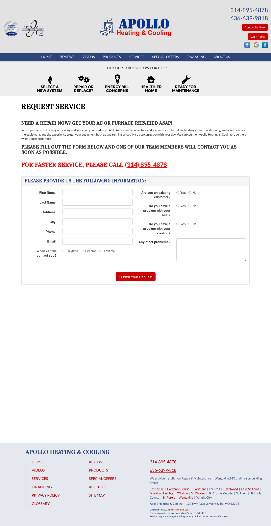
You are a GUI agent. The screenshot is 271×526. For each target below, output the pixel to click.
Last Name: (48, 202)
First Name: (48, 192)
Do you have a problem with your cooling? (156, 228)
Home (46, 57)
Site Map (97, 495)
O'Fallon (182, 493)
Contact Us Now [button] (255, 27)
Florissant (199, 489)
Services (136, 57)
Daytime (72, 251)
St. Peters (169, 497)
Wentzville (186, 497)
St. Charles (198, 493)
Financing (196, 57)
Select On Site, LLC (179, 509)
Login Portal (257, 36)
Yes (183, 192)
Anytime (109, 251)
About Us (221, 57)
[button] (135, 276)
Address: (50, 212)
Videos (88, 57)
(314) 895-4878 (146, 164)
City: (53, 221)
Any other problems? (154, 242)
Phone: (51, 231)
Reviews (67, 57)
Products (112, 57)
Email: (52, 241)
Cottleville (157, 489)
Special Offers (165, 57)
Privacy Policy (46, 495)
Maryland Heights (161, 493)
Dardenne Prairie (178, 489)
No (194, 192)
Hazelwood (230, 489)
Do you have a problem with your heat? (156, 210)
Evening (91, 251)
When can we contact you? (47, 253)
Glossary (41, 503)
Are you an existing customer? (155, 194)
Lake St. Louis (250, 489)
